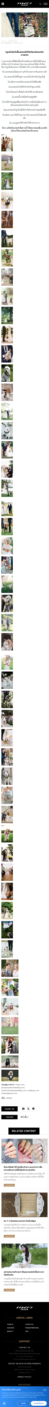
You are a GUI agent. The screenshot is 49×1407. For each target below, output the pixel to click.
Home (3, 41)
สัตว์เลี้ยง (24, 1117)
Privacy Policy (24, 1377)
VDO (27, 1331)
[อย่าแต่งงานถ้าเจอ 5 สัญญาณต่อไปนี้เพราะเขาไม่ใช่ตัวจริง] (24, 1256)
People (10, 1324)
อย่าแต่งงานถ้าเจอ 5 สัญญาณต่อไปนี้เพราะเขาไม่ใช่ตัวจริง (24, 1273)
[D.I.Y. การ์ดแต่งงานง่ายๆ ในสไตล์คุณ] (24, 1205)
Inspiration (12, 41)
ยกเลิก (23, 1403)
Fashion (10, 1328)
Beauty (10, 1331)
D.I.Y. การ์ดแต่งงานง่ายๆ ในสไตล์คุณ (20, 1220)
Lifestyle (29, 1324)
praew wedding (32, 1328)
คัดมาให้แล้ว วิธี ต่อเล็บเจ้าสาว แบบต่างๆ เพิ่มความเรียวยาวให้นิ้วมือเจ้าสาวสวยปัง (23, 1168)
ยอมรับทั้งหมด (39, 1403)
